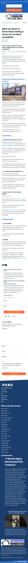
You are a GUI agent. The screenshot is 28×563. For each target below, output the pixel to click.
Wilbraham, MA (5, 452)
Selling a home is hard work (9, 51)
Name (4, 346)
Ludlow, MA (4, 431)
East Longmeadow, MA (6, 418)
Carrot (21, 557)
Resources (3, 397)
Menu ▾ (24, 22)
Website (4, 356)
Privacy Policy (4, 399)
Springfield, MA (4, 445)
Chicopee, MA (4, 415)
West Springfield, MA (6, 447)
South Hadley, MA (5, 441)
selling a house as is (18, 199)
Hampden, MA (4, 424)
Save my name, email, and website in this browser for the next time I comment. (12, 364)
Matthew (6, 42)
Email (5, 306)
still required (14, 119)
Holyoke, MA (4, 427)
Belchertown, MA (5, 413)
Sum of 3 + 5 (5, 368)
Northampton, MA (5, 436)
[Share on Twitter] (6, 265)
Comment (5, 328)
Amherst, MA (4, 411)
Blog (2, 401)
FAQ (2, 393)
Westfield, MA (4, 450)
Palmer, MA (4, 438)
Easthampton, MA (5, 420)
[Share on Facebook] (3, 265)
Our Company (15, 23)
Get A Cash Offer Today (6, 23)
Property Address (8, 295)
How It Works (4, 392)
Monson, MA (4, 434)
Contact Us (3, 390)
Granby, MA (4, 422)
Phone (5, 300)
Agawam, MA (4, 408)
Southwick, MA (4, 443)
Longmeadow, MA (5, 429)
